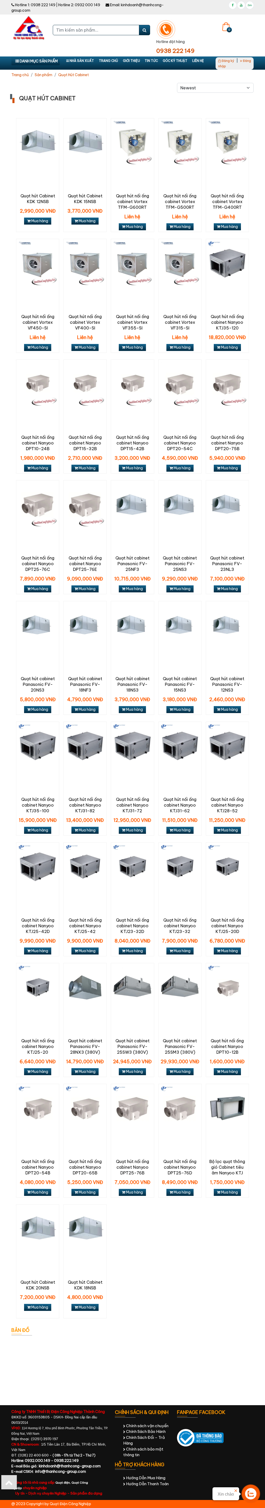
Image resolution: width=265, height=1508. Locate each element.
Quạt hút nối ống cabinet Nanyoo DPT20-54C (179, 443)
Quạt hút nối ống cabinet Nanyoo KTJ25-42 (85, 925)
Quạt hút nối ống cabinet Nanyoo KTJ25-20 (37, 1046)
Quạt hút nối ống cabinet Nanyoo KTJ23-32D (132, 925)
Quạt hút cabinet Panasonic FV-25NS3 (180, 563)
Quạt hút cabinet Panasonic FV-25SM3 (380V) (180, 1046)
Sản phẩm (43, 75)
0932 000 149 (87, 5)
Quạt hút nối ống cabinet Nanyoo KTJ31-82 (85, 805)
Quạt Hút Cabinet (73, 75)
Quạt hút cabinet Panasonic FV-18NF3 (85, 684)
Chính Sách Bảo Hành (145, 1431)
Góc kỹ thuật (175, 61)
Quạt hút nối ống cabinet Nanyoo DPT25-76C (37, 563)
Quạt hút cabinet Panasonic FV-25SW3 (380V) (132, 1046)
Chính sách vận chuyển (146, 1425)
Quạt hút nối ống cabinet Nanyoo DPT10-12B (227, 1046)
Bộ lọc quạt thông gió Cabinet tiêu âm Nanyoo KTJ (227, 1167)
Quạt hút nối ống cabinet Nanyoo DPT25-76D (179, 1167)
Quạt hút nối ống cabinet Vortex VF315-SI (179, 322)
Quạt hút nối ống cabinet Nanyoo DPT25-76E (85, 563)
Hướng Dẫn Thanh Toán (147, 1483)
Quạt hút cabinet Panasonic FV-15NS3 (180, 684)
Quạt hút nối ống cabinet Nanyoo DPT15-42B (132, 443)
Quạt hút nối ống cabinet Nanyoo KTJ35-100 (37, 805)
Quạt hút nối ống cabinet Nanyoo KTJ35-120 (227, 322)
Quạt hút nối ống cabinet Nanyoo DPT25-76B (132, 1167)
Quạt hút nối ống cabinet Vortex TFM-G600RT (132, 201)
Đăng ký (227, 61)
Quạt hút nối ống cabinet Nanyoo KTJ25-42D (37, 925)
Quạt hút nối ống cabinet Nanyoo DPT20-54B (37, 1167)
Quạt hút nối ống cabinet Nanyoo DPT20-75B (227, 443)
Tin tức (151, 61)
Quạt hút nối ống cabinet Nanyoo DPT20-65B (85, 1167)
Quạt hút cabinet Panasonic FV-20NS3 (38, 684)
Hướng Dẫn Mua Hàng (145, 1477)
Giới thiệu (131, 61)
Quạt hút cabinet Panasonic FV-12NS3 (227, 684)
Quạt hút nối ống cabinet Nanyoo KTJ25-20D (227, 925)
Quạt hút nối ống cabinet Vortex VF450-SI (37, 322)
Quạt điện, (63, 1482)
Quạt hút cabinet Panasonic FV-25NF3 (132, 563)
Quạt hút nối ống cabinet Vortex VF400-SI (85, 322)
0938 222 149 (43, 5)
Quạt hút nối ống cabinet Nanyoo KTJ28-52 (227, 805)
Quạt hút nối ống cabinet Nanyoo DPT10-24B (37, 443)
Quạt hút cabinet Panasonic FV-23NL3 (227, 563)
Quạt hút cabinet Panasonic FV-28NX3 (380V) (85, 1046)
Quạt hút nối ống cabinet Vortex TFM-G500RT (179, 201)
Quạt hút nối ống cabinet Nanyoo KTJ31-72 (132, 805)
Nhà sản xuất (81, 61)
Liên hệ (198, 61)
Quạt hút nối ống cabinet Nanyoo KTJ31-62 (179, 805)
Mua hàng (39, 221)
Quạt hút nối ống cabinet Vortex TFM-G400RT (227, 201)
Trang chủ (108, 61)
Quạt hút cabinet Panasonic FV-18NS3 (132, 684)
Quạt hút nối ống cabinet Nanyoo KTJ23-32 (179, 925)
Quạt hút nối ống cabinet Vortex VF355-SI (132, 322)
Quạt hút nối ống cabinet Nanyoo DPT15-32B (85, 443)
